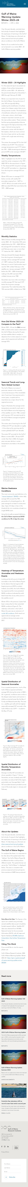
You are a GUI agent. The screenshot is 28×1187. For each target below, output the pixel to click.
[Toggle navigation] (25, 4)
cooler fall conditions (7, 613)
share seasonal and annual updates (12, 844)
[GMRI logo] (11, 1128)
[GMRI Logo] (7, 4)
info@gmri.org (5, 1140)
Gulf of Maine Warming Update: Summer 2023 (11, 1069)
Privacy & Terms (5, 1152)
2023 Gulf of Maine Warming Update (13, 1032)
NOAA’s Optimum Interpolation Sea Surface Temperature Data (13, 938)
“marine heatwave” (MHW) (9, 496)
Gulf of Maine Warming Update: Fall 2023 (13, 1000)
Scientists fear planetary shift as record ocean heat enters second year (13, 1102)
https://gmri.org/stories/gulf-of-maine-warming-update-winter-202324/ (13, 960)
